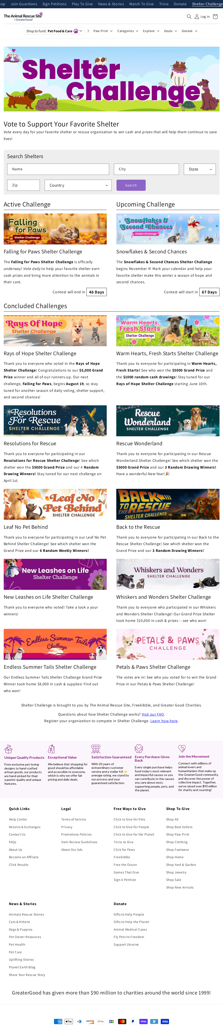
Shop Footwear (177, 849)
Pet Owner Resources (25, 937)
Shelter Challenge (207, 4)
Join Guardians (24, 4)
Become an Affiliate (24, 857)
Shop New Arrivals (180, 887)
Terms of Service (73, 819)
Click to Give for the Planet (134, 834)
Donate (180, 4)
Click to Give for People (131, 827)
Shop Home (175, 857)
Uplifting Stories (21, 959)
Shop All (172, 819)
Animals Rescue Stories (26, 914)
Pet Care (15, 952)
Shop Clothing (177, 842)
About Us (15, 849)
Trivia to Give (123, 842)
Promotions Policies (76, 834)
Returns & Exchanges (25, 827)
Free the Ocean (125, 864)
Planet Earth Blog (22, 967)
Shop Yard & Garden (181, 864)
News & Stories (111, 4)
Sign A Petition (125, 879)
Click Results (19, 864)
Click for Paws (124, 849)
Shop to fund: (49, 31)
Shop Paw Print (177, 834)
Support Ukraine (126, 944)
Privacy (67, 827)
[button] (189, 16)
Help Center (18, 819)
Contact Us (17, 834)
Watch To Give (141, 4)
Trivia (164, 4)
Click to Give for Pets (129, 819)
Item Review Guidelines (79, 842)
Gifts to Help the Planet (131, 921)
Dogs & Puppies (20, 929)
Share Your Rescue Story (27, 974)
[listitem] (55, 254)
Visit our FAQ (153, 714)
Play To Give (82, 4)
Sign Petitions (54, 4)
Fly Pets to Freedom (129, 937)
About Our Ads (72, 849)
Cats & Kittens (19, 921)
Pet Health (17, 944)
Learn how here (164, 720)
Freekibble (122, 857)
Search (131, 185)
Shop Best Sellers (179, 827)
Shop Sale (173, 879)
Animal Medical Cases (130, 929)
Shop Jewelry (176, 872)
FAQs (12, 842)
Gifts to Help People (129, 914)
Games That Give (126, 872)
